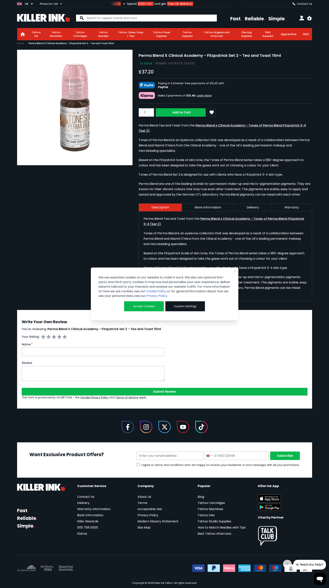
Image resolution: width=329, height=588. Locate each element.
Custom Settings (185, 306)
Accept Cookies (143, 306)
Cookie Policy (156, 291)
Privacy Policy (157, 296)
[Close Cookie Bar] (234, 271)
